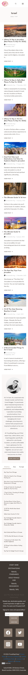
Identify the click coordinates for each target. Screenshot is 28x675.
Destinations (14, 568)
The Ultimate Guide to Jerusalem (12, 233)
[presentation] (15, 31)
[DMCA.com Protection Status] (14, 663)
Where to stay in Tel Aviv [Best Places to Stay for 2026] (15, 120)
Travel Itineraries (14, 573)
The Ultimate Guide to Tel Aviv (15, 197)
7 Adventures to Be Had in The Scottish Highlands (12, 540)
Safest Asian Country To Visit (11, 514)
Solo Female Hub (14, 579)
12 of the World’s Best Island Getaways (12, 509)
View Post (8, 61)
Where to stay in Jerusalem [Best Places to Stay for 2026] (15, 40)
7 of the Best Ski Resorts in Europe (13, 536)
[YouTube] (20, 644)
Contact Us (20, 659)
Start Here (14, 565)
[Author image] (5, 44)
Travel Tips (14, 589)
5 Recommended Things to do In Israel (14, 349)
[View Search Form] (15, 3)
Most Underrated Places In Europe (13, 532)
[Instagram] (8, 644)
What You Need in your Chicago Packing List (12, 477)
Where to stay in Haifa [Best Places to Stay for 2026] (14, 81)
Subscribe (14, 618)
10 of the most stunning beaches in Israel (13, 310)
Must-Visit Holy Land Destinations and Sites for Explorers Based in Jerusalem (14, 159)
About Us (11, 661)
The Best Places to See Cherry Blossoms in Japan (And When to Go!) (13, 503)
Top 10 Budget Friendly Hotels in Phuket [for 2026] (12, 524)
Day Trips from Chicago (10, 472)
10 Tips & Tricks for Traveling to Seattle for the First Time (12, 488)
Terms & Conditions (13, 656)
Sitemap (17, 661)
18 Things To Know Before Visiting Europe (13, 546)
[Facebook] (8, 633)
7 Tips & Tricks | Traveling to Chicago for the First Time (14, 493)
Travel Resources (14, 585)
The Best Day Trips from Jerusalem (12, 271)
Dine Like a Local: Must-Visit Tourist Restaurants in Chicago (13, 482)
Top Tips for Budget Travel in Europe (14, 551)
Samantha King (11, 44)
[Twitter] (20, 633)
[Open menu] (22, 3)
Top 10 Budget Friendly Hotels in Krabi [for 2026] (12, 518)
